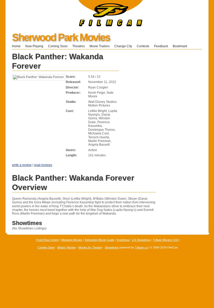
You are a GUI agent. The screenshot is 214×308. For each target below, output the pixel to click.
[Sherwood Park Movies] (74, 25)
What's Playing (66, 247)
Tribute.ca (141, 247)
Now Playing (34, 46)
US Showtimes (141, 239)
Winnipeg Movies (71, 239)
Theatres (78, 46)
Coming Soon (58, 46)
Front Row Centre (47, 239)
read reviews (43, 165)
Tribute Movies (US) (166, 239)
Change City (123, 46)
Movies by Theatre (90, 247)
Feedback (161, 46)
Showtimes (111, 247)
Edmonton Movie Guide (99, 239)
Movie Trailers (100, 46)
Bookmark (181, 46)
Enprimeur (123, 239)
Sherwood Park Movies (61, 37)
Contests (143, 46)
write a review (22, 165)
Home (16, 46)
